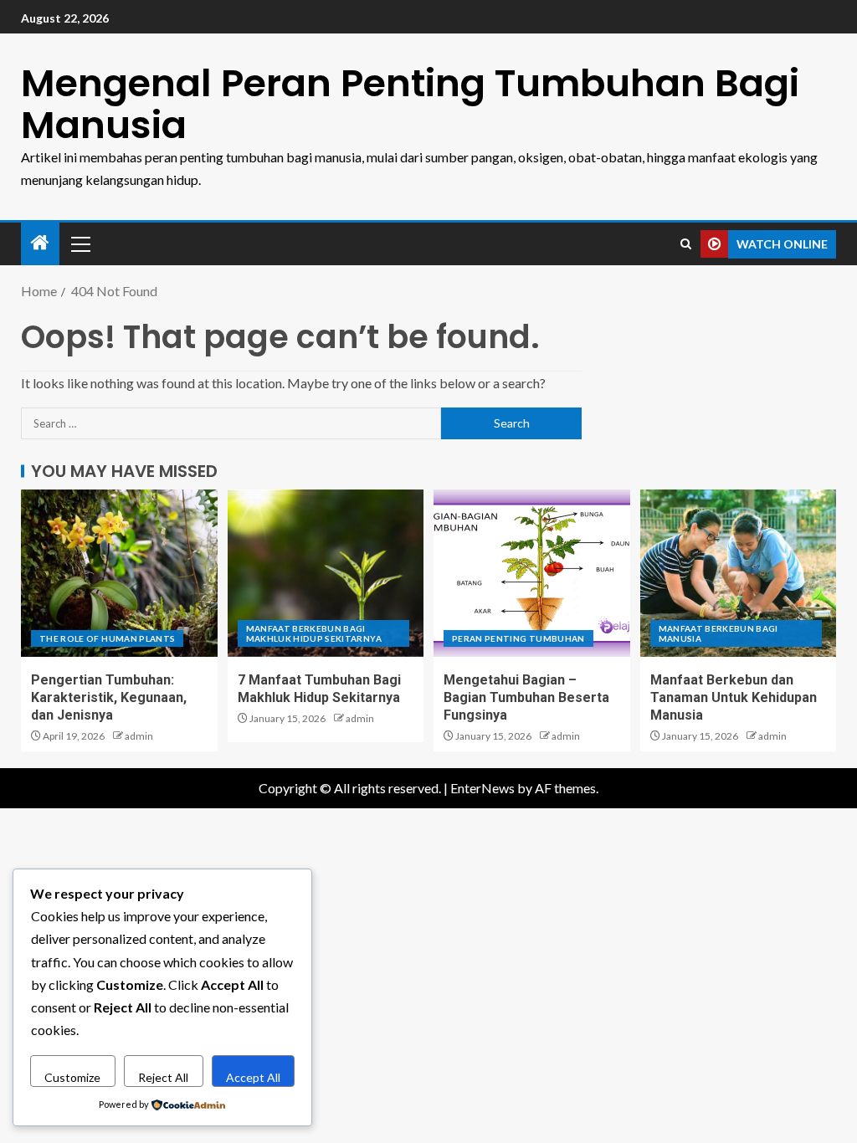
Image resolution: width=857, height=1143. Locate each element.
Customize (72, 1077)
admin (139, 736)
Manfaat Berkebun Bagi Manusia (718, 633)
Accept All (253, 1077)
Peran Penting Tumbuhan (518, 638)
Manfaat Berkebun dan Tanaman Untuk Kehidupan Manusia (733, 698)
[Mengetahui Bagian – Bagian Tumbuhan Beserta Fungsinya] (532, 573)
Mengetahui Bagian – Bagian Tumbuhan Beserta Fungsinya (526, 698)
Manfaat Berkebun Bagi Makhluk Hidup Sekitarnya (314, 633)
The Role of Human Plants (107, 638)
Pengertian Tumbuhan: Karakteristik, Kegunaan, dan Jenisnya (109, 698)
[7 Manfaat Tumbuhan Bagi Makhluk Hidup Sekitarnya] (326, 573)
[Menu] (79, 243)
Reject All (163, 1077)
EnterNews (482, 788)
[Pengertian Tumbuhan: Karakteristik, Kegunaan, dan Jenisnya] (119, 573)
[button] (79, 243)
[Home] (40, 243)
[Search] (685, 244)
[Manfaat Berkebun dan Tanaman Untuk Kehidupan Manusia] (738, 573)
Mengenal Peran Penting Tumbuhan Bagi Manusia (410, 104)
